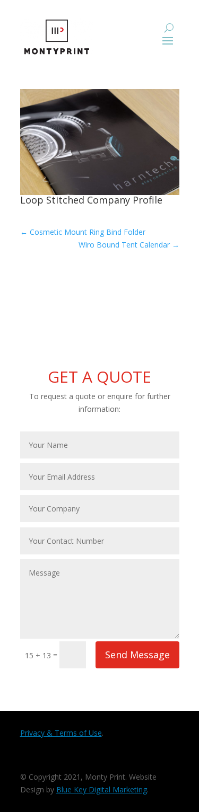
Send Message (137, 654)
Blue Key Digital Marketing (101, 789)
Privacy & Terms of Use (61, 733)
